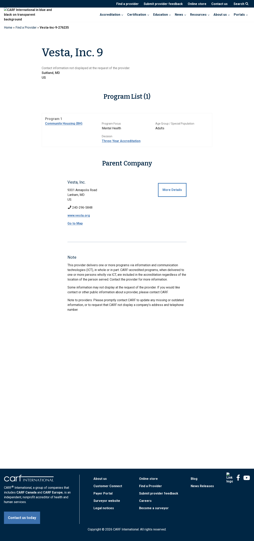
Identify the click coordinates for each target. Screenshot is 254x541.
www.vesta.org (78, 215)
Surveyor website (106, 501)
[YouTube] (246, 478)
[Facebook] (238, 478)
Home (8, 27)
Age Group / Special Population (174, 123)
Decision (107, 136)
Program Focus (111, 123)
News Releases (202, 486)
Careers (145, 501)
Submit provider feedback (163, 4)
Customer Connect (107, 486)
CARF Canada (26, 492)
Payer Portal (103, 493)
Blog (194, 479)
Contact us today (22, 518)
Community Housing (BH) (63, 123)
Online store (197, 4)
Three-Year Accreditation (121, 141)
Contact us (219, 4)
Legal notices (103, 508)
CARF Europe (53, 492)
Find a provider (127, 4)
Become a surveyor (154, 508)
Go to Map (75, 223)
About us (100, 479)
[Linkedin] (229, 478)
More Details (172, 190)
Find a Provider (26, 27)
